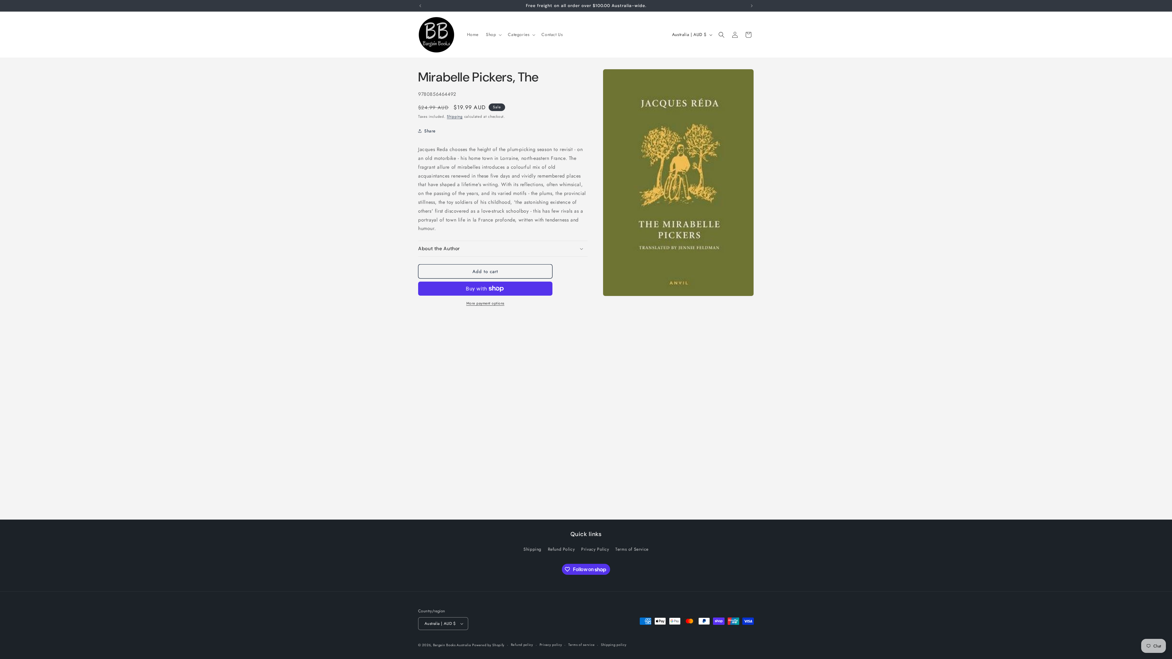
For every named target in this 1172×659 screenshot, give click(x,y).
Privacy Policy (595, 549)
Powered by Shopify (488, 645)
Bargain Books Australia (452, 645)
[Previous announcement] (420, 6)
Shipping (455, 116)
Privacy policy (551, 644)
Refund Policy (561, 549)
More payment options (485, 303)
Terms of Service (632, 549)
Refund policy (522, 644)
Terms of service (581, 644)
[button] (493, 34)
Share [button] (430, 131)
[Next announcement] (751, 6)
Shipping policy (614, 644)
